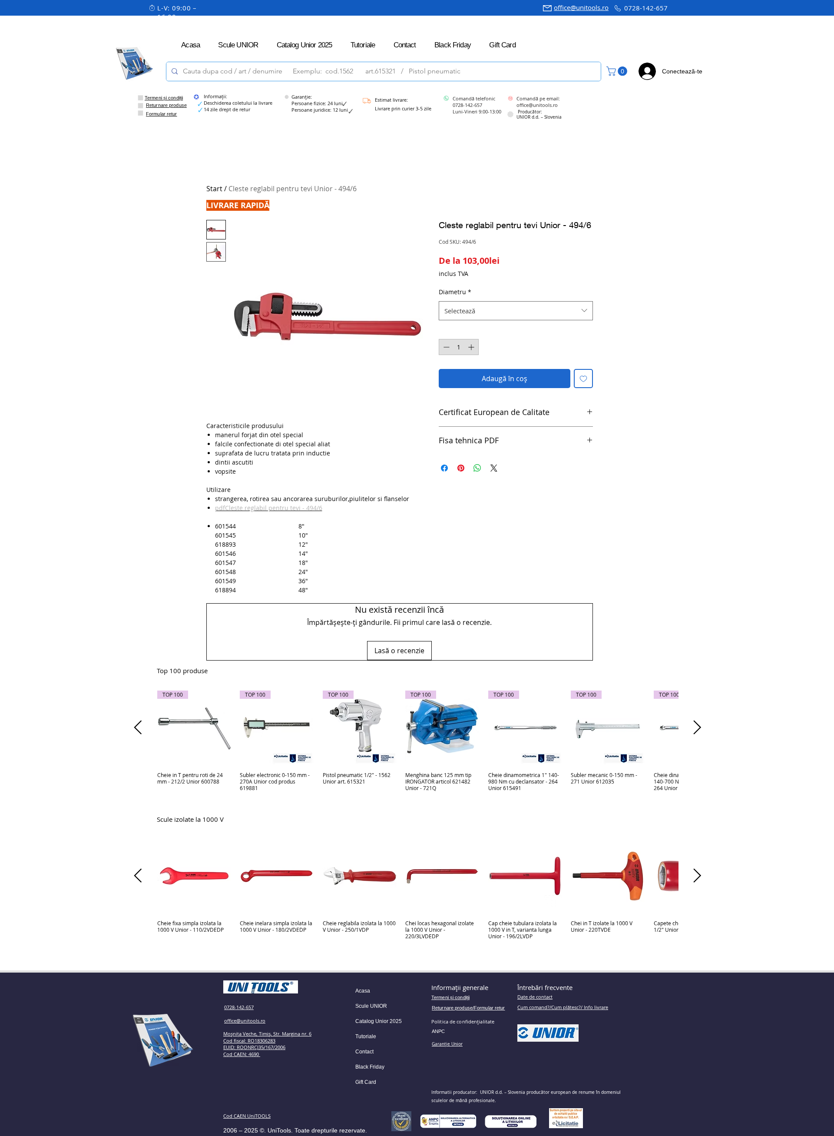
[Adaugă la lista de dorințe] (583, 378)
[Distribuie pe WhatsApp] (477, 468)
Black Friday (369, 1067)
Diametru (455, 292)
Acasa (362, 991)
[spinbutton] (459, 347)
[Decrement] (445, 347)
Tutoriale (365, 1036)
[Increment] (472, 347)
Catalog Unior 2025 (378, 1021)
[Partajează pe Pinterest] (461, 468)
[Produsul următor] (697, 727)
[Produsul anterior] (138, 727)
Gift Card (365, 1082)
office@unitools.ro (581, 7)
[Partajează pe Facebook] (444, 468)
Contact (364, 1052)
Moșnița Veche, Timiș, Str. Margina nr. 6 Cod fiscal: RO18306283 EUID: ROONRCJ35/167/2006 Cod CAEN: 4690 (267, 1043)
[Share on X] (494, 468)
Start (214, 188)
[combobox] (516, 310)
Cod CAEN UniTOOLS (247, 1116)
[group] (417, 744)
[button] (617, 71)
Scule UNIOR (371, 1006)
